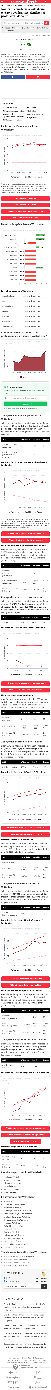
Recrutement (39, 1358)
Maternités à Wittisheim (13, 1238)
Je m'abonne (24, 404)
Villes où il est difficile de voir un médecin (26, 540)
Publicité (31, 1358)
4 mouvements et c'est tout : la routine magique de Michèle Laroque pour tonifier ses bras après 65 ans (25, 1345)
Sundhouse (16, 28)
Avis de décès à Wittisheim (14, 1204)
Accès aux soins (10, 107)
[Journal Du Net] (38, 1372)
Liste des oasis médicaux (25, 205)
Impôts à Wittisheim (11, 1229)
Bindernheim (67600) (12, 1180)
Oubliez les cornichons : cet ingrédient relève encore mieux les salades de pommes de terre (25, 1327)
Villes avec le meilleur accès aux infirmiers (27, 828)
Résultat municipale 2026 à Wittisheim (19, 1257)
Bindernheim (29, 28)
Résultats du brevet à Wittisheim (17, 1263)
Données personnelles (13, 1360)
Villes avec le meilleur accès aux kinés (26, 978)
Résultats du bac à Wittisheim (15, 1260)
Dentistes (32, 107)
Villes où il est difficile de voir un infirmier (25, 834)
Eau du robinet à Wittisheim (15, 1244)
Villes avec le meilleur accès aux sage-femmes (26, 1128)
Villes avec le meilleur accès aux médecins (27, 533)
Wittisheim (8, 1201)
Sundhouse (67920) (11, 1177)
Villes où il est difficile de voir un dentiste (25, 690)
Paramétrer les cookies (29, 1360)
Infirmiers (32, 111)
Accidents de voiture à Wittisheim (17, 1217)
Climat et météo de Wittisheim (16, 1220)
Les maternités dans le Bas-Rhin (25, 1141)
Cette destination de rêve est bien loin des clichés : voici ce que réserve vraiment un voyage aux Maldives (25, 1307)
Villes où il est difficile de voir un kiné (25, 985)
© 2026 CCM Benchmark (37, 1362)
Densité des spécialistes (14, 111)
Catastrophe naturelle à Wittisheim (17, 1211)
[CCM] (13, 1372)
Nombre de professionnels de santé (14, 115)
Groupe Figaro (23, 1362)
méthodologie (24, 62)
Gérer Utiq (42, 1360)
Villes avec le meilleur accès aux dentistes (27, 683)
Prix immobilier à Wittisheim (15, 1241)
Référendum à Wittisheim (14, 1247)
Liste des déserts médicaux (25, 198)
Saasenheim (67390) (11, 1186)
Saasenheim (9, 30)
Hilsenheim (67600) (11, 1189)
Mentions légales (11, 1362)
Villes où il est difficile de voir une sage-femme (26, 1135)
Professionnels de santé (15, 5)
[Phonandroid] (38, 1387)
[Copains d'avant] (13, 1382)
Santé (7, 1278)
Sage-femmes (33, 117)
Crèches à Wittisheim (12, 1232)
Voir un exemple (41, 1278)
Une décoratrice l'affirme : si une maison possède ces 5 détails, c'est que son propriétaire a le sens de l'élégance (25, 1318)
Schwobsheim (42, 28)
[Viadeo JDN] (38, 1382)
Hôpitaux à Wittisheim (12, 1208)
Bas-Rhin (30, 5)
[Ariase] (13, 1387)
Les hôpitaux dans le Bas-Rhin (25, 218)
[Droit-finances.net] (38, 1377)
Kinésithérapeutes (35, 114)
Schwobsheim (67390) (12, 1183)
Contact (24, 1358)
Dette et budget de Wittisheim (16, 1226)
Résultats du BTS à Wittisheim (15, 1266)
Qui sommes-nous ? (13, 1358)
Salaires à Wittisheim (12, 1223)
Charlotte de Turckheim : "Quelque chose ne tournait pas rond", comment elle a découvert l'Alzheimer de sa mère (25, 1336)
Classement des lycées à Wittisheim (18, 1214)
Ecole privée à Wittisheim (14, 1235)
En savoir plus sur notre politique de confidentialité (20, 409)
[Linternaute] (13, 1377)
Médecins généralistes (13, 120)
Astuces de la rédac (12, 1281)
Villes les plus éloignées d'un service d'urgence (25, 211)
